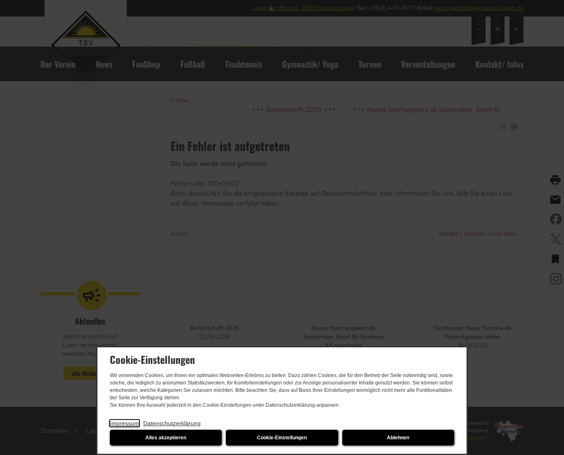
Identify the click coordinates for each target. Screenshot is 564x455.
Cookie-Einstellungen (282, 438)
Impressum (124, 423)
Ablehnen (398, 438)
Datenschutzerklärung (172, 423)
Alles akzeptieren (165, 438)
